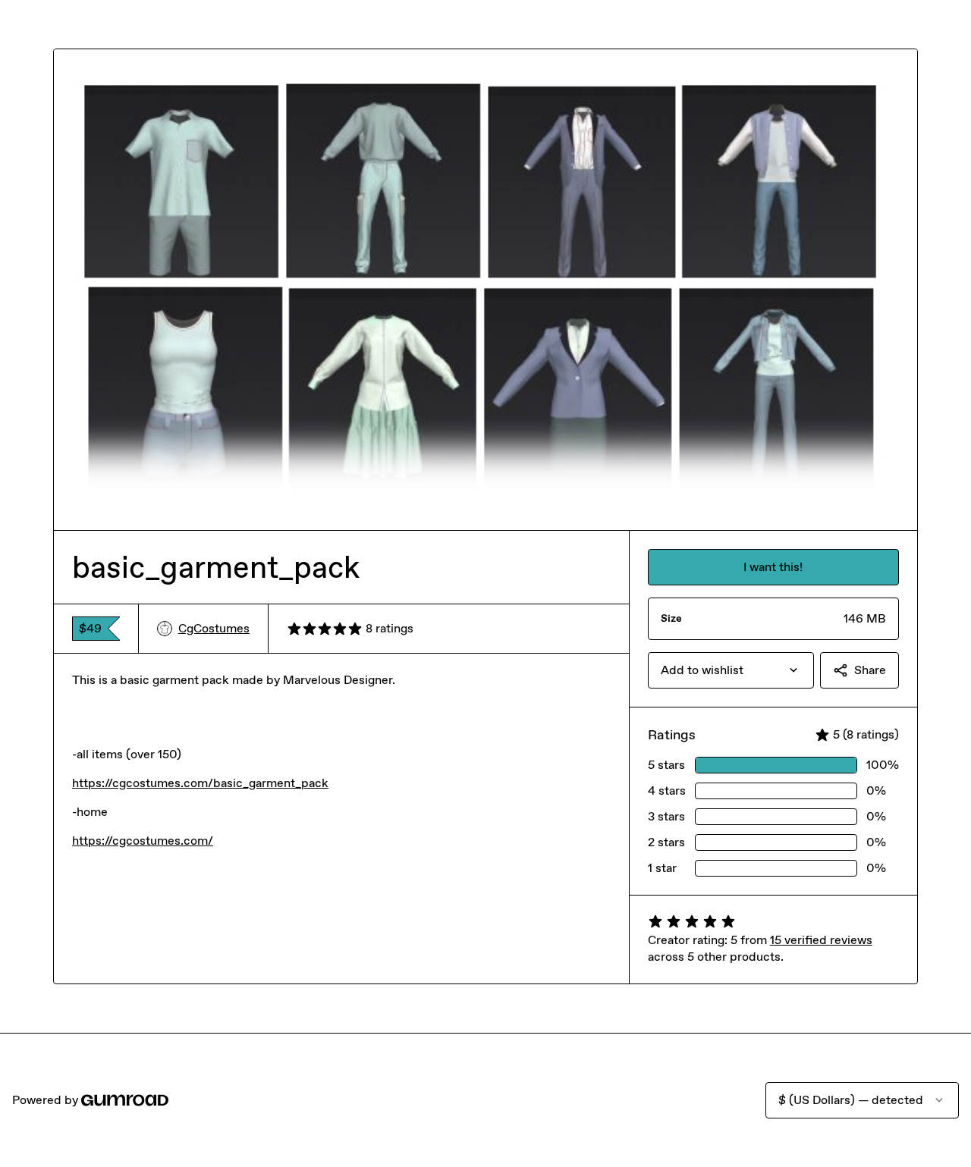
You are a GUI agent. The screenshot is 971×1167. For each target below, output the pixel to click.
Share (870, 670)
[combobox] (731, 670)
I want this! (773, 567)
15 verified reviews (821, 940)
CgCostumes (214, 628)
